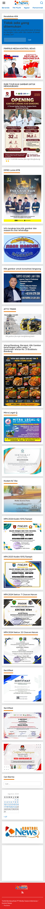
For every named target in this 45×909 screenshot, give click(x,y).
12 (9, 804)
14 (13, 804)
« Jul (5, 816)
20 (11, 807)
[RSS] (22, 892)
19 (9, 807)
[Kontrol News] (23, 2)
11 (7, 804)
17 (5, 807)
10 (5, 804)
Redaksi (7, 905)
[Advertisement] (24, 862)
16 (18, 804)
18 (7, 807)
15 (15, 804)
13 (11, 804)
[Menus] (4, 3)
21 (13, 807)
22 (15, 807)
